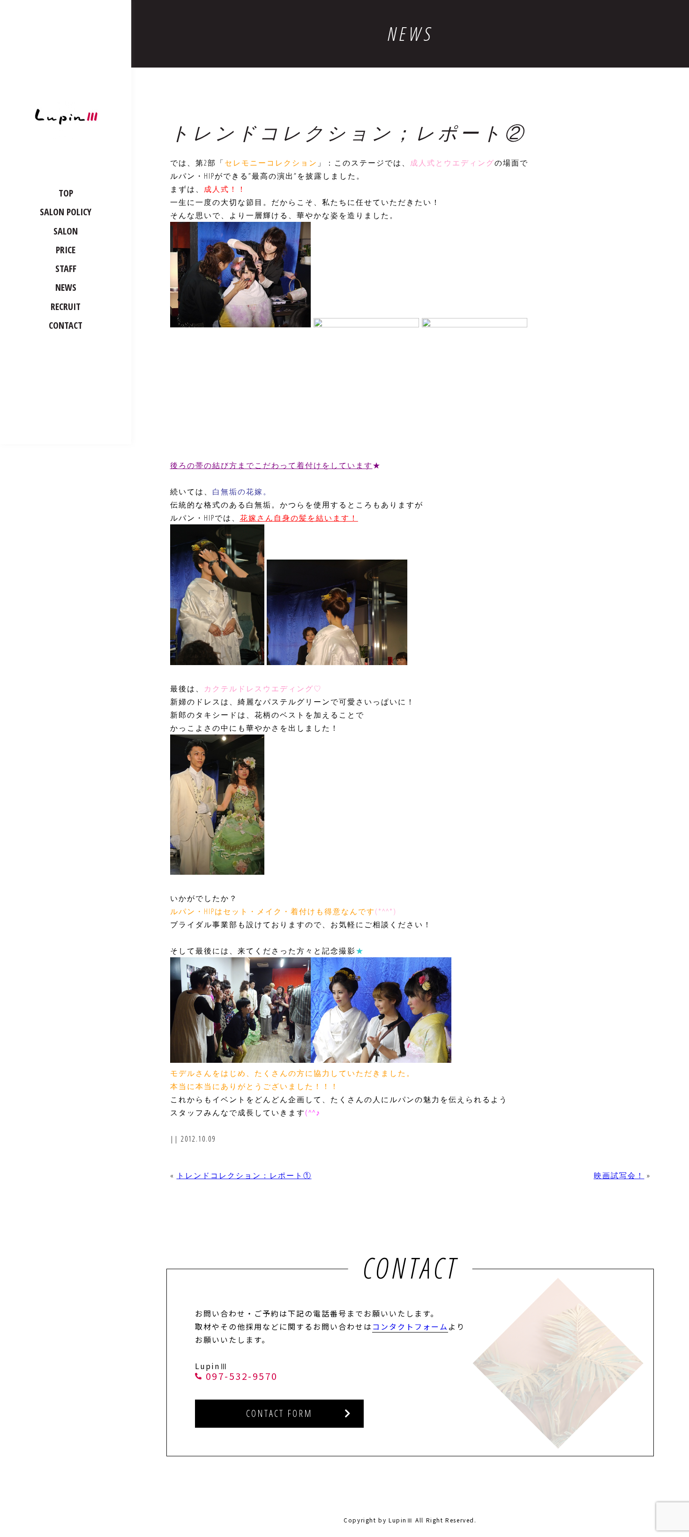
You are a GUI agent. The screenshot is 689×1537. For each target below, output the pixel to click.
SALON (65, 231)
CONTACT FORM (279, 1413)
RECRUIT (66, 306)
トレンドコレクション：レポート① (244, 1175)
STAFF (65, 268)
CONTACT (65, 325)
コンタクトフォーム (410, 1326)
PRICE (65, 249)
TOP (66, 193)
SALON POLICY (65, 211)
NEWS (65, 287)
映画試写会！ (619, 1175)
